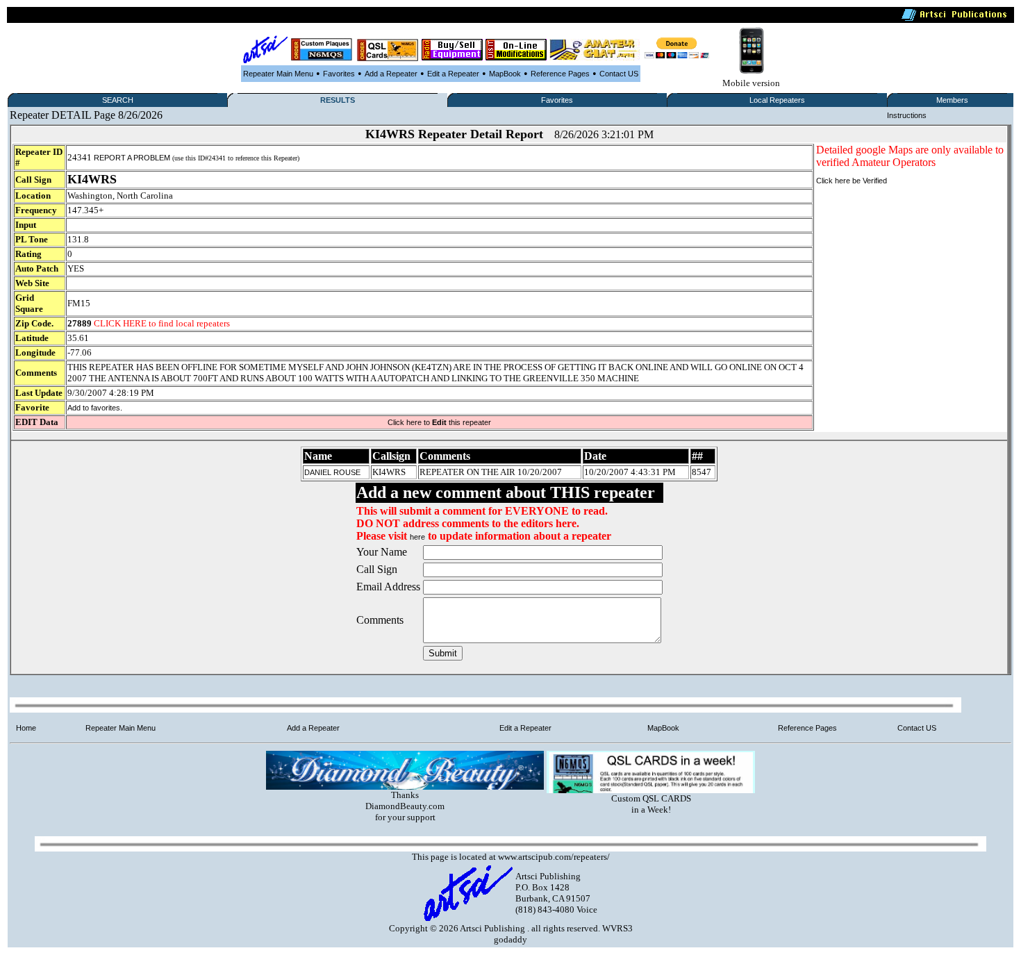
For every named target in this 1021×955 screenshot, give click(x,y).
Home (26, 728)
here (417, 537)
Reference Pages (560, 73)
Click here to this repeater (439, 422)
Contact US (618, 73)
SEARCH (117, 100)
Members (952, 100)
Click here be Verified (851, 180)
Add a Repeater (391, 73)
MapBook (505, 73)
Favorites (339, 73)
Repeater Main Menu (278, 73)
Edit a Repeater (453, 73)
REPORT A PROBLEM (132, 157)
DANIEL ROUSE (332, 472)
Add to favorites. (94, 408)
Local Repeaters (777, 100)
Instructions (907, 115)
